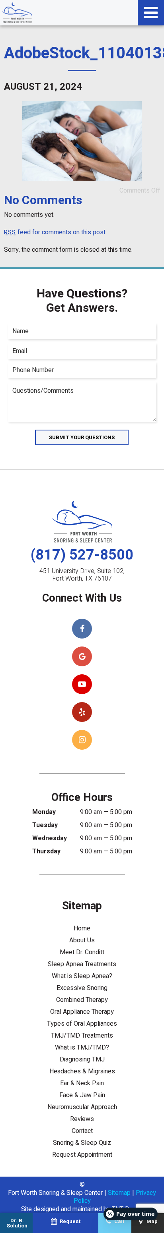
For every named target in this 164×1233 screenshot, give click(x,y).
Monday (44, 812)
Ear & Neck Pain (82, 1083)
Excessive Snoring (82, 988)
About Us (82, 940)
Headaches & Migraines (82, 1071)
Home (82, 928)
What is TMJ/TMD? (82, 1047)
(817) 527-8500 (82, 554)
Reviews (82, 1119)
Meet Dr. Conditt (82, 952)
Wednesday (49, 838)
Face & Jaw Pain (82, 1095)
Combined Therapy (82, 1000)
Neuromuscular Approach (82, 1107)
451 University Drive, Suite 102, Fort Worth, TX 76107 (82, 575)
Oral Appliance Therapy (82, 1012)
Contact (82, 1131)
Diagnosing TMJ (82, 1059)
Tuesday (45, 825)
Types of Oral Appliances (82, 1023)
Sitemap (119, 1193)
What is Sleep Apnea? (82, 976)
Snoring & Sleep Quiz (82, 1143)
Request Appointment (82, 1155)
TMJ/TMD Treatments (82, 1035)
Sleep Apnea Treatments (82, 964)
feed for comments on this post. (55, 232)
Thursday (46, 851)
